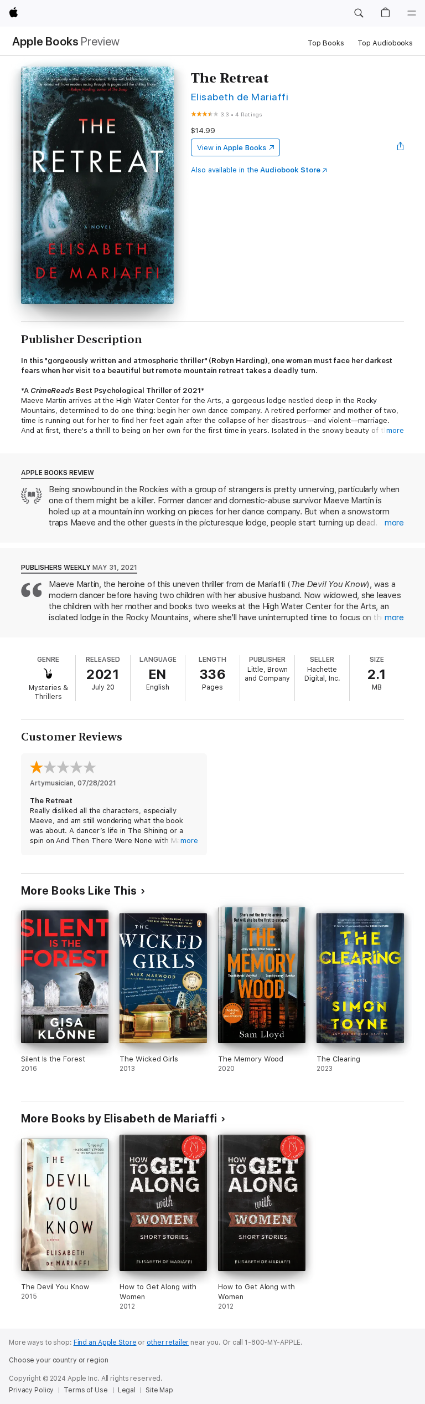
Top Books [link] (326, 43)
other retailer (168, 1342)
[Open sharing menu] (400, 147)
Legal (127, 1390)
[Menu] (411, 13)
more (395, 430)
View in (231, 148)
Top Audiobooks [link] (385, 43)
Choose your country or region (58, 1360)
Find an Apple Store (105, 1342)
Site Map (159, 1390)
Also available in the (255, 170)
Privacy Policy (31, 1390)
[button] (358, 13)
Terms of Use (86, 1390)
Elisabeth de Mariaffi (239, 97)
